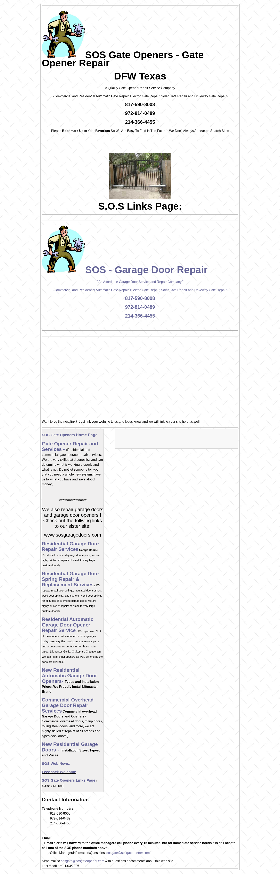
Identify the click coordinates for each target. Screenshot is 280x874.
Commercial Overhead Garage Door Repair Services (68, 705)
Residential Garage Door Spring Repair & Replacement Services (70, 579)
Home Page (70, 435)
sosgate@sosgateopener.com (128, 853)
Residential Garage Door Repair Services (70, 546)
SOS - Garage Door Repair (146, 269)
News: (64, 764)
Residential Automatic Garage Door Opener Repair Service (67, 624)
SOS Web (50, 764)
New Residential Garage (70, 744)
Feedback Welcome (59, 772)
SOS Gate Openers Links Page (68, 780)
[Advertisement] (118, 396)
